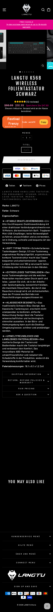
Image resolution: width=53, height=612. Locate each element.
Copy (43, 122)
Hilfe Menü (25, 545)
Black (26, 149)
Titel (26, 145)
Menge (26, 133)
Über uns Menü (26, 554)
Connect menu (26, 562)
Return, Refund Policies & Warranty (26, 381)
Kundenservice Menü (26, 536)
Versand (27, 108)
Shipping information (26, 374)
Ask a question (26, 394)
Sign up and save (26, 586)
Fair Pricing (26, 388)
